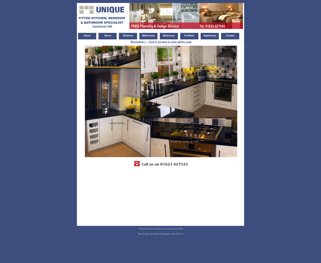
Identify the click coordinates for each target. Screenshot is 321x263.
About (107, 35)
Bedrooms (169, 35)
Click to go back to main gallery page (170, 41)
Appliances (209, 35)
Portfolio (189, 35)
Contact (230, 35)
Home (87, 35)
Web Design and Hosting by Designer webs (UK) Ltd (160, 234)
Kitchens (128, 35)
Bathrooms (148, 35)
